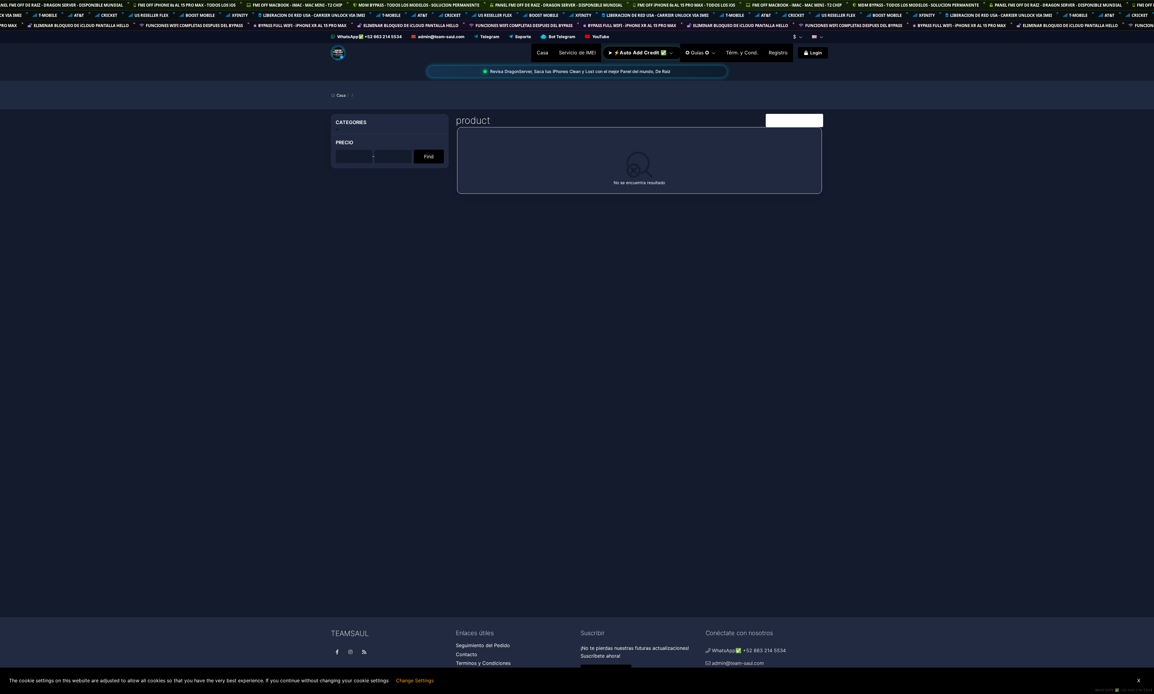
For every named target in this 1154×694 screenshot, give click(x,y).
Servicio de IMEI (577, 53)
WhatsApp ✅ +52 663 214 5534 (1123, 690)
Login (816, 52)
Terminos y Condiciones (483, 663)
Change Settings (415, 680)
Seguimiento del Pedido (483, 645)
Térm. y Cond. (742, 53)
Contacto (466, 654)
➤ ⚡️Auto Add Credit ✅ (638, 53)
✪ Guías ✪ (697, 53)
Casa (542, 53)
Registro (778, 53)
